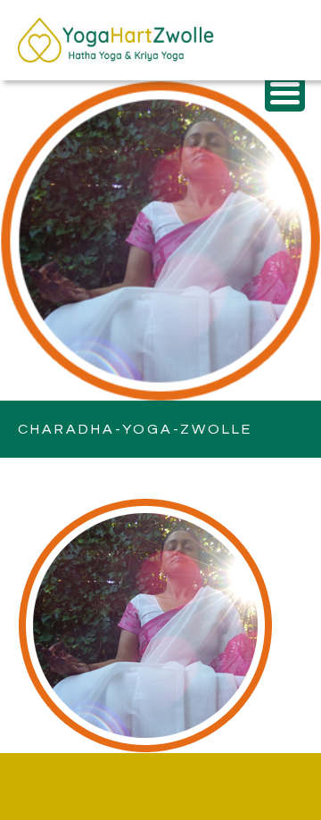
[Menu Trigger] (285, 91)
